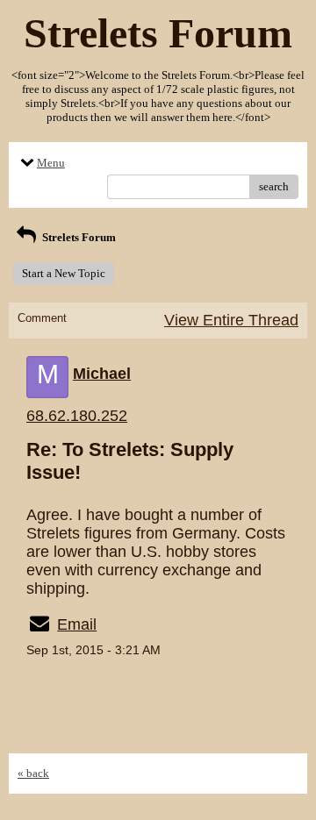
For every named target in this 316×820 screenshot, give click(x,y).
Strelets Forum (78, 237)
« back (33, 773)
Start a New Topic (63, 273)
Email (77, 624)
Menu (51, 162)
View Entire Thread (231, 320)
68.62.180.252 (76, 415)
